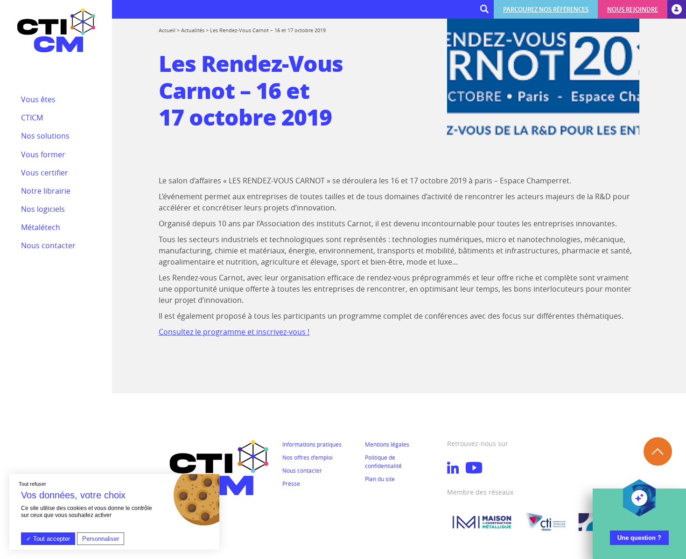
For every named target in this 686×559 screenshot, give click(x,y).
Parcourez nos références (545, 9)
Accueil (167, 30)
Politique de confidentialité (383, 461)
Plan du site (380, 478)
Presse (291, 483)
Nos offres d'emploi (307, 457)
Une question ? (639, 537)
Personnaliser (100, 538)
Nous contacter (302, 470)
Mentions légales (387, 444)
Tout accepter (50, 538)
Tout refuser (32, 484)
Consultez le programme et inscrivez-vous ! (234, 332)
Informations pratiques (312, 444)
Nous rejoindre (632, 9)
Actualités (192, 30)
